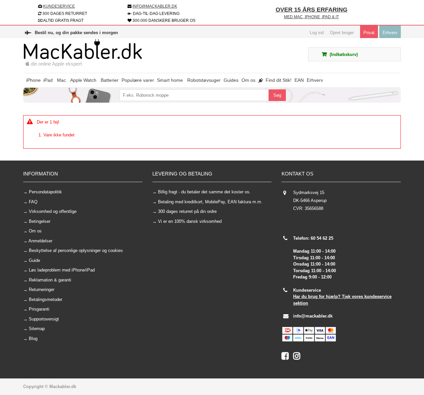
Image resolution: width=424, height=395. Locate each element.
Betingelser (39, 221)
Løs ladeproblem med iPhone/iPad (62, 270)
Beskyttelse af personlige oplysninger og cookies (76, 250)
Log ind (317, 32)
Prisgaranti (39, 309)
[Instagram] (298, 357)
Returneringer (41, 289)
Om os (35, 230)
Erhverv (390, 32)
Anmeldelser (40, 240)
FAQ (33, 201)
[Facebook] (287, 357)
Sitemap (37, 328)
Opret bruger (342, 32)
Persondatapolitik (45, 191)
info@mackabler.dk (313, 316)
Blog (33, 338)
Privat (369, 32)
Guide (34, 260)
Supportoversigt (44, 319)
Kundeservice (59, 6)
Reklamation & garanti (50, 279)
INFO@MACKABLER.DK (154, 6)
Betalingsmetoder (45, 299)
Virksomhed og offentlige (53, 211)
